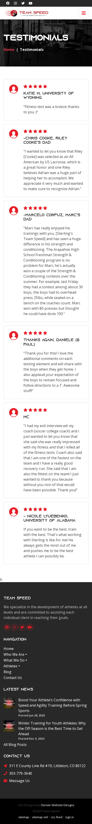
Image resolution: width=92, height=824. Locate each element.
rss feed (56, 817)
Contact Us (13, 677)
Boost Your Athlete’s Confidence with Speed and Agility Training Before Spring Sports (52, 705)
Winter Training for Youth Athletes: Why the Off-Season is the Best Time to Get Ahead (52, 728)
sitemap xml (40, 817)
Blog (7, 671)
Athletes (10, 666)
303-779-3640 (20, 773)
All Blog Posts (15, 744)
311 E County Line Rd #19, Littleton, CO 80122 (47, 765)
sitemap (23, 817)
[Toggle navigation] (83, 13)
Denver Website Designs (57, 805)
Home (9, 648)
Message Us (19, 780)
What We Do (14, 660)
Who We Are (14, 654)
